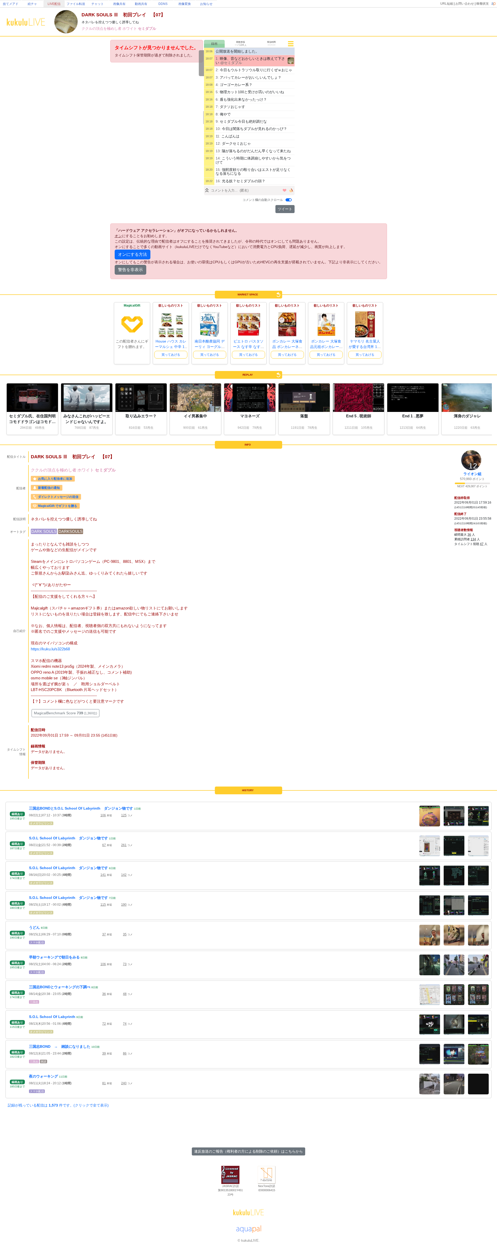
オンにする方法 (132, 254)
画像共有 (119, 4)
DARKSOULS (71, 531)
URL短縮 (446, 3)
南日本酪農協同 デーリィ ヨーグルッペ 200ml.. (210, 346)
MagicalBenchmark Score (65, 713)
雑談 (43, 1061)
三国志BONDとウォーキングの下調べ (59, 987)
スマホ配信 (37, 942)
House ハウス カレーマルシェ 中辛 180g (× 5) (171, 346)
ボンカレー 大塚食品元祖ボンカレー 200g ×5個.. (326, 346)
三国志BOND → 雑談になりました (59, 1046)
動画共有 (141, 4)
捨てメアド (10, 4)
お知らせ (206, 4)
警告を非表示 (130, 269)
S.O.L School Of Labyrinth (52, 1017)
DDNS (162, 4)
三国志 (34, 1001)
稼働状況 (482, 3)
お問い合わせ (464, 3)
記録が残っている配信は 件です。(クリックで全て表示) (58, 1105)
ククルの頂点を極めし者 (102, 28)
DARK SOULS (43, 531)
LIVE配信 (54, 4)
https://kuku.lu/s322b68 (50, 649)
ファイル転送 (76, 4)
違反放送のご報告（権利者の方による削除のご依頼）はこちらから (248, 1151)
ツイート (285, 209)
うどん (34, 927)
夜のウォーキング (43, 1076)
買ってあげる (171, 355)
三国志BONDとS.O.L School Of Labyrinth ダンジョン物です (81, 808)
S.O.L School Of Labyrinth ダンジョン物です (68, 838)
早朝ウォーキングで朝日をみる (54, 957)
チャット (97, 4)
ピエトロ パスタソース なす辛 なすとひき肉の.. (248, 346)
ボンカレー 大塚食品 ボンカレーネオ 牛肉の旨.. (287, 346)
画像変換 (184, 4)
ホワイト (130, 28)
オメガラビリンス (41, 823)
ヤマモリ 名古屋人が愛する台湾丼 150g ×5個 (365, 346)
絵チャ (32, 4)
